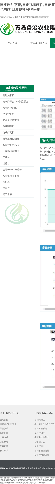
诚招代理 (4, 442)
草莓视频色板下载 (25, 480)
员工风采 (4, 450)
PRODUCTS (9, 90)
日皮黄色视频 (38, 478)
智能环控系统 (10, 107)
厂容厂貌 (4, 446)
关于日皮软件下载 (37, 43)
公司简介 (4, 419)
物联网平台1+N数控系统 (15, 101)
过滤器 (6, 163)
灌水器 (6, 182)
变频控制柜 (8, 114)
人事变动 (4, 437)
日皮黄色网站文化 (8, 424)
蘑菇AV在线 (48, 478)
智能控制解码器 (11, 145)
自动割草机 (8, 126)
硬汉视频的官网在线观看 (35, 483)
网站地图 (3, 478)
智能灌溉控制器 (11, 138)
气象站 (6, 157)
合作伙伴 (4, 433)
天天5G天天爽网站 (18, 483)
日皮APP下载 (27, 478)
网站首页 (12, 43)
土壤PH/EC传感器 (12, 169)
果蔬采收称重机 (11, 120)
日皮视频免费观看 (14, 478)
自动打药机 (8, 132)
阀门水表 (7, 194)
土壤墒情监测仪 (11, 151)
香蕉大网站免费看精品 (41, 480)
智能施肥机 (8, 95)
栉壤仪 (6, 188)
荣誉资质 (4, 428)
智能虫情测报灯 (11, 176)
